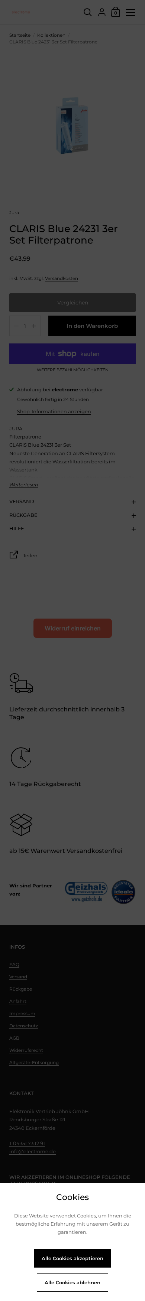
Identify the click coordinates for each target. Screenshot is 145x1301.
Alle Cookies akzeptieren (72, 1258)
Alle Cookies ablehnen (72, 1282)
